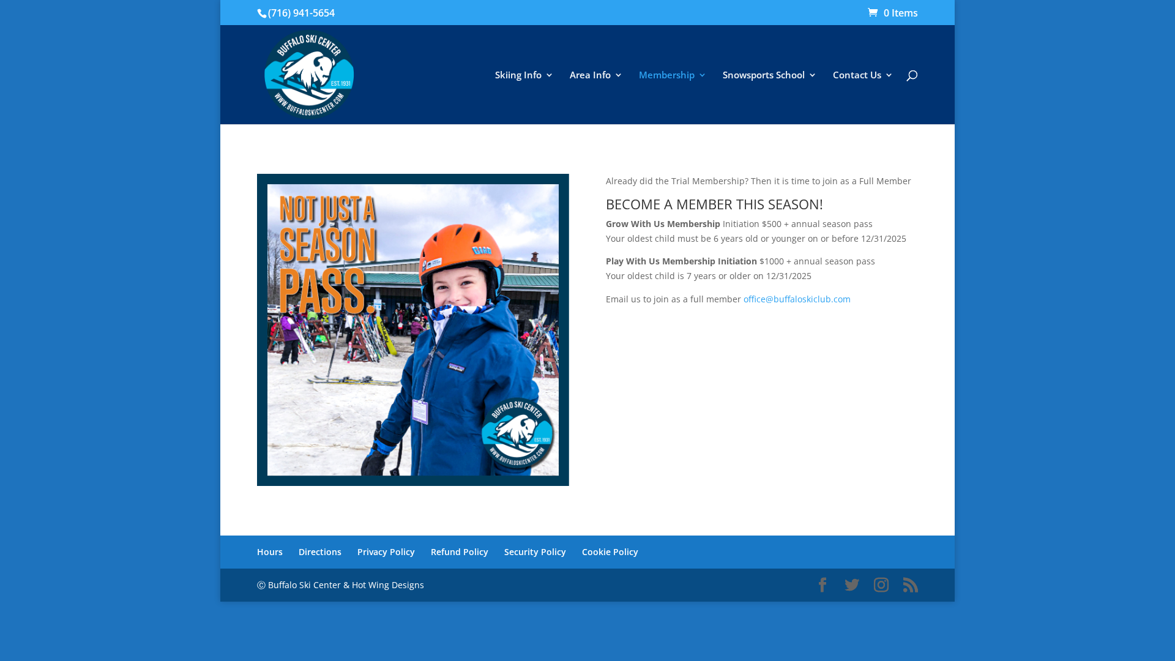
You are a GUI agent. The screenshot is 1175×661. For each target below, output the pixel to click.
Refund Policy (459, 552)
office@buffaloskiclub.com (797, 299)
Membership (667, 75)
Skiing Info (518, 75)
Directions (320, 552)
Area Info (590, 75)
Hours (270, 552)
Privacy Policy (386, 552)
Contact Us (857, 75)
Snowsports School (764, 75)
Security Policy (535, 552)
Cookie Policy (610, 552)
